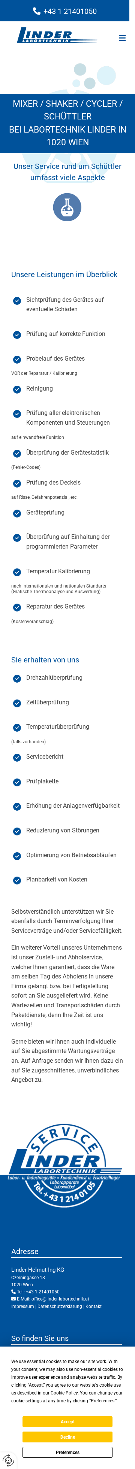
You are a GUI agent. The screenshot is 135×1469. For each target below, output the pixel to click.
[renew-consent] (8, 1460)
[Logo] (57, 35)
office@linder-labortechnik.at (60, 1299)
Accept (68, 1421)
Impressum (22, 1306)
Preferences (68, 1452)
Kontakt (94, 1306)
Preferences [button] (102, 1400)
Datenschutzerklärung (60, 1306)
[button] (119, 38)
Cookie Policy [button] (64, 1393)
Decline (67, 1437)
